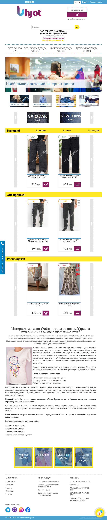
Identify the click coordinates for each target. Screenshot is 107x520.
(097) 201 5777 (46, 31)
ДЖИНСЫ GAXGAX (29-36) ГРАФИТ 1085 (37, 176)
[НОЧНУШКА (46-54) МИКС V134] (38, 282)
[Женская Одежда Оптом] (19, 101)
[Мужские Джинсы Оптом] (89, 101)
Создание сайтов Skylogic (91, 518)
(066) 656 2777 (60, 33)
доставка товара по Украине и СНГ (48, 486)
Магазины (9, 485)
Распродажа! (16, 259)
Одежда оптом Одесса (15, 429)
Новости (9, 488)
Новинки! (13, 130)
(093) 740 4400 (46, 33)
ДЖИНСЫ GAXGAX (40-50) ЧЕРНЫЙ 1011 (69, 176)
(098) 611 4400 (60, 31)
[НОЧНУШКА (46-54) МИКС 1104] (69, 282)
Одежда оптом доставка (15, 425)
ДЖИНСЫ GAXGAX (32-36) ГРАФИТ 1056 (69, 241)
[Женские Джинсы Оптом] (66, 101)
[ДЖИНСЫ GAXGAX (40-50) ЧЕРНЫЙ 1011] (69, 154)
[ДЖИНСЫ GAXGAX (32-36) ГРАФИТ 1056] (69, 218)
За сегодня (93, 130)
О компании (10, 481)
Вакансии (9, 491)
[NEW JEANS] (73, 117)
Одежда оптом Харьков (15, 432)
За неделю (41, 130)
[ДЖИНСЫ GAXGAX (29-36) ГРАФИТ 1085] (38, 154)
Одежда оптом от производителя (19, 435)
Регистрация (96, 2)
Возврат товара (44, 490)
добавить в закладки (77, 19)
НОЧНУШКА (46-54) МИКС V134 (38, 305)
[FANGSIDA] (40, 117)
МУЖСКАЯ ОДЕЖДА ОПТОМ (61, 49)
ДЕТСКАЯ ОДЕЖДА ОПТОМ (86, 49)
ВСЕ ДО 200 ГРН (15, 49)
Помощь (9, 494)
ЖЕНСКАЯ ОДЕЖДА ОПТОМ (35, 49)
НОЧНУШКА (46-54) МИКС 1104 (69, 305)
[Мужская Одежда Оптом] (42, 101)
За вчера (67, 130)
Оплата (41, 485)
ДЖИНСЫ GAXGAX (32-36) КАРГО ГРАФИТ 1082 (38, 241)
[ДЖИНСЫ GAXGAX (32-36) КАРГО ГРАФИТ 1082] (38, 218)
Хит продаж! (16, 195)
